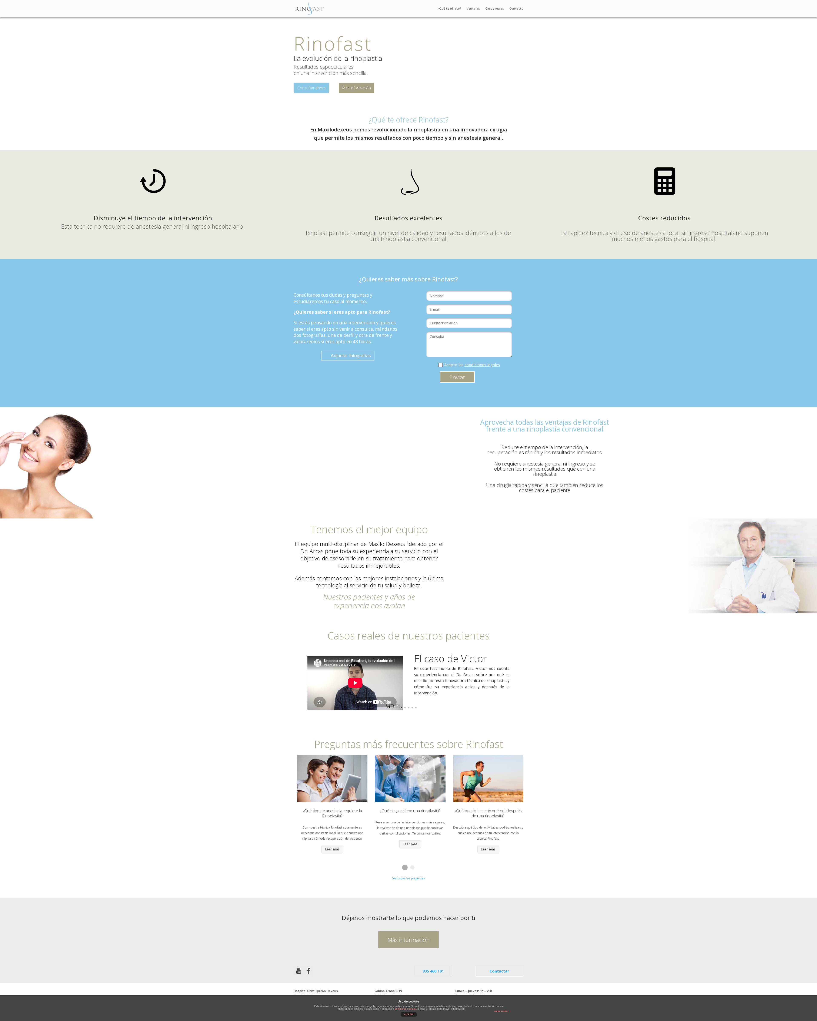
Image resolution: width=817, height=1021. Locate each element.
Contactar (499, 971)
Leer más (332, 849)
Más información (356, 87)
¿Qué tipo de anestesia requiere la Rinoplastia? (332, 813)
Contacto (516, 8)
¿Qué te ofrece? (449, 8)
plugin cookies (501, 1011)
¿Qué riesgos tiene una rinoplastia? (410, 810)
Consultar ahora (311, 87)
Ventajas (473, 8)
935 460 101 (433, 971)
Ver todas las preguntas (408, 878)
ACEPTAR (409, 1014)
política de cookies (405, 1008)
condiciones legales (482, 364)
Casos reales (494, 8)
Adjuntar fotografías (351, 355)
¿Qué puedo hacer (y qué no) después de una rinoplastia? (488, 813)
